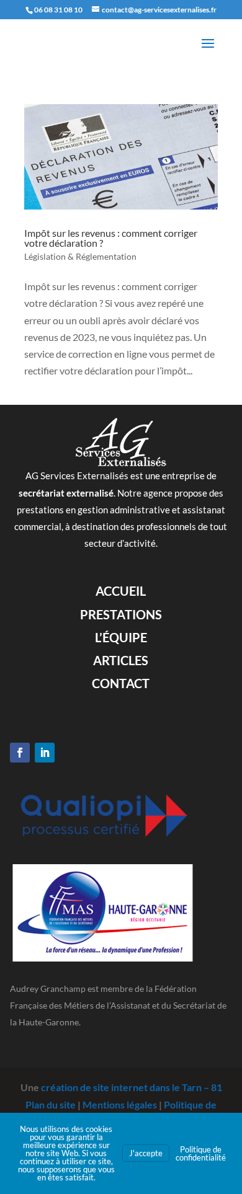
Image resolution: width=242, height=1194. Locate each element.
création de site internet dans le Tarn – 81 (131, 1087)
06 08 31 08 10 (58, 9)
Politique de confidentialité (201, 1153)
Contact (121, 683)
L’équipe (121, 637)
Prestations (121, 614)
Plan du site (50, 1104)
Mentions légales (120, 1104)
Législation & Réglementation (80, 256)
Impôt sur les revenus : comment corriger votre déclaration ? (110, 238)
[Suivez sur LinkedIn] (45, 753)
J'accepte (146, 1153)
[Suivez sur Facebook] (20, 753)
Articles (120, 660)
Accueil (121, 590)
